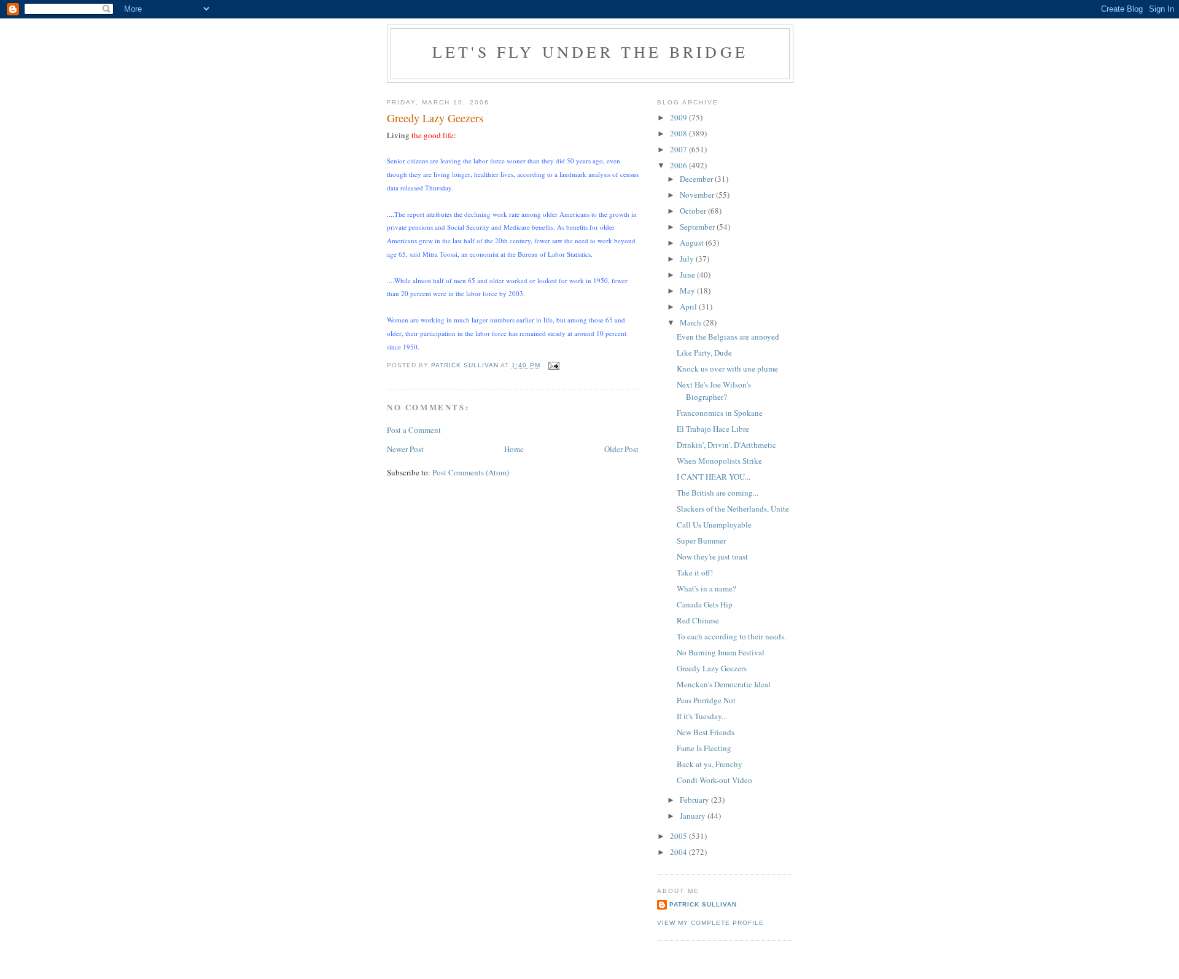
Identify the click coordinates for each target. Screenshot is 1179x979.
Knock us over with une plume (727, 368)
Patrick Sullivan (703, 904)
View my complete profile (710, 922)
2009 (679, 117)
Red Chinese (698, 620)
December (697, 178)
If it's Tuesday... (702, 716)
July (688, 258)
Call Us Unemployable (714, 524)
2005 (679, 835)
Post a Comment (414, 429)
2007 (679, 149)
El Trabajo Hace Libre (713, 428)
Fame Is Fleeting (704, 748)
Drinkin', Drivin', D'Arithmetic (726, 444)
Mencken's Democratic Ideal (724, 684)
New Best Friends (705, 732)
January (693, 815)
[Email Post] (553, 365)
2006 (679, 165)
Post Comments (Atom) (470, 472)
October (694, 210)
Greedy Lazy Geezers (712, 668)
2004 (679, 851)
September (698, 226)
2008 (679, 133)
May (688, 290)
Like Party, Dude (704, 352)
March (691, 322)
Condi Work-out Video (714, 780)
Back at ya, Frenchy (709, 764)
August (693, 242)
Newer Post (405, 448)
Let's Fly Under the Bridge (590, 51)
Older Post (621, 448)
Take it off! (695, 572)
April (689, 306)
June (688, 274)
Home (514, 448)
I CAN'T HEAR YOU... (713, 476)
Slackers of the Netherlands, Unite (733, 508)
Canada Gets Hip (705, 604)
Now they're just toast (712, 556)
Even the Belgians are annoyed (728, 336)
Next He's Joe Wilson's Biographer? (714, 390)
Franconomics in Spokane (720, 412)
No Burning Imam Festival (721, 652)
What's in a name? (706, 588)
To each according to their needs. (731, 636)
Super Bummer (701, 540)
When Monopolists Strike (719, 460)
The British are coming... (717, 492)
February (695, 799)
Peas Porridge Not (706, 700)
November (698, 194)
